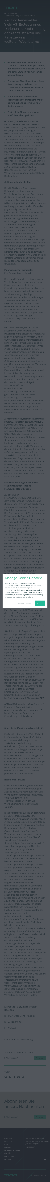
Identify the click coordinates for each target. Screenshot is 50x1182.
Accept (40, 603)
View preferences (25, 603)
